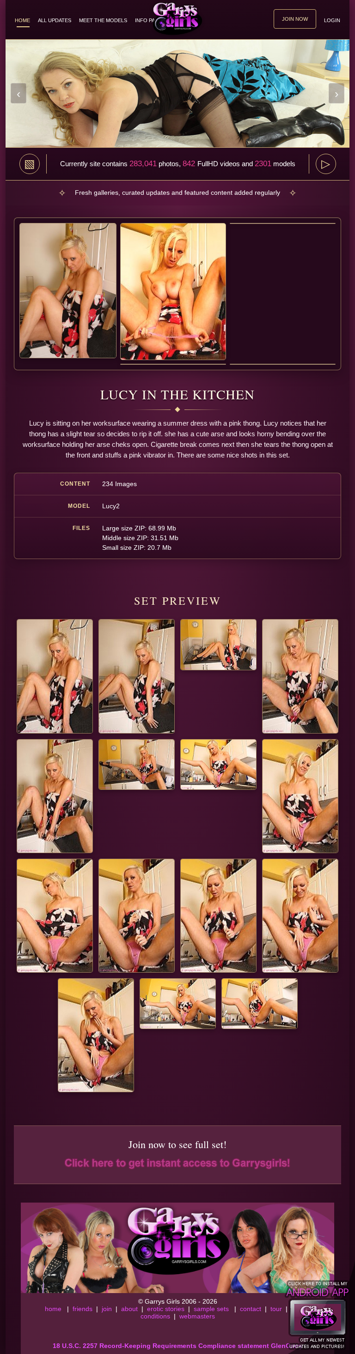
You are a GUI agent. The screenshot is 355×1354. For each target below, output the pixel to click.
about (129, 1308)
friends (82, 1308)
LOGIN (332, 20)
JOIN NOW (295, 19)
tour (276, 1308)
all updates (54, 20)
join (107, 1308)
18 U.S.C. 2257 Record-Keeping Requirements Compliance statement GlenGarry (178, 1345)
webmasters (197, 1316)
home (53, 1308)
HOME (22, 20)
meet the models (103, 20)
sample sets (211, 1308)
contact (250, 1308)
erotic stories (165, 1308)
